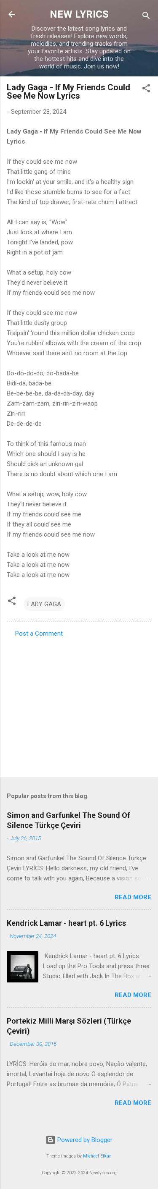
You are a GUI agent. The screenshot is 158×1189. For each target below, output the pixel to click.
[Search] (146, 17)
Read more (133, 897)
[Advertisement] (79, 704)
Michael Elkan (97, 1156)
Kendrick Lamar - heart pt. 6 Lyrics (66, 923)
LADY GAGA (44, 604)
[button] (146, 89)
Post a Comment (39, 633)
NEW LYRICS (79, 14)
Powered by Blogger (84, 1140)
